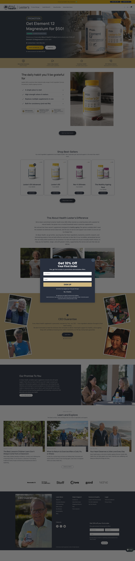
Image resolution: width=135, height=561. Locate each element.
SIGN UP (67, 284)
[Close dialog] (93, 260)
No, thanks (67, 292)
